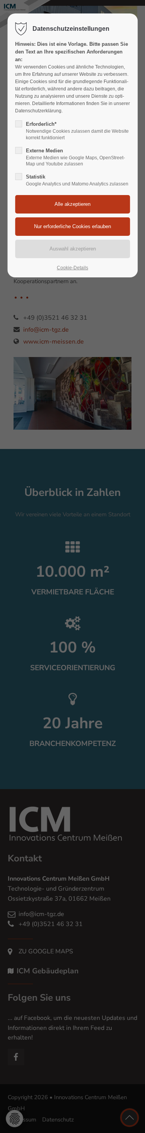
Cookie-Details (72, 267)
